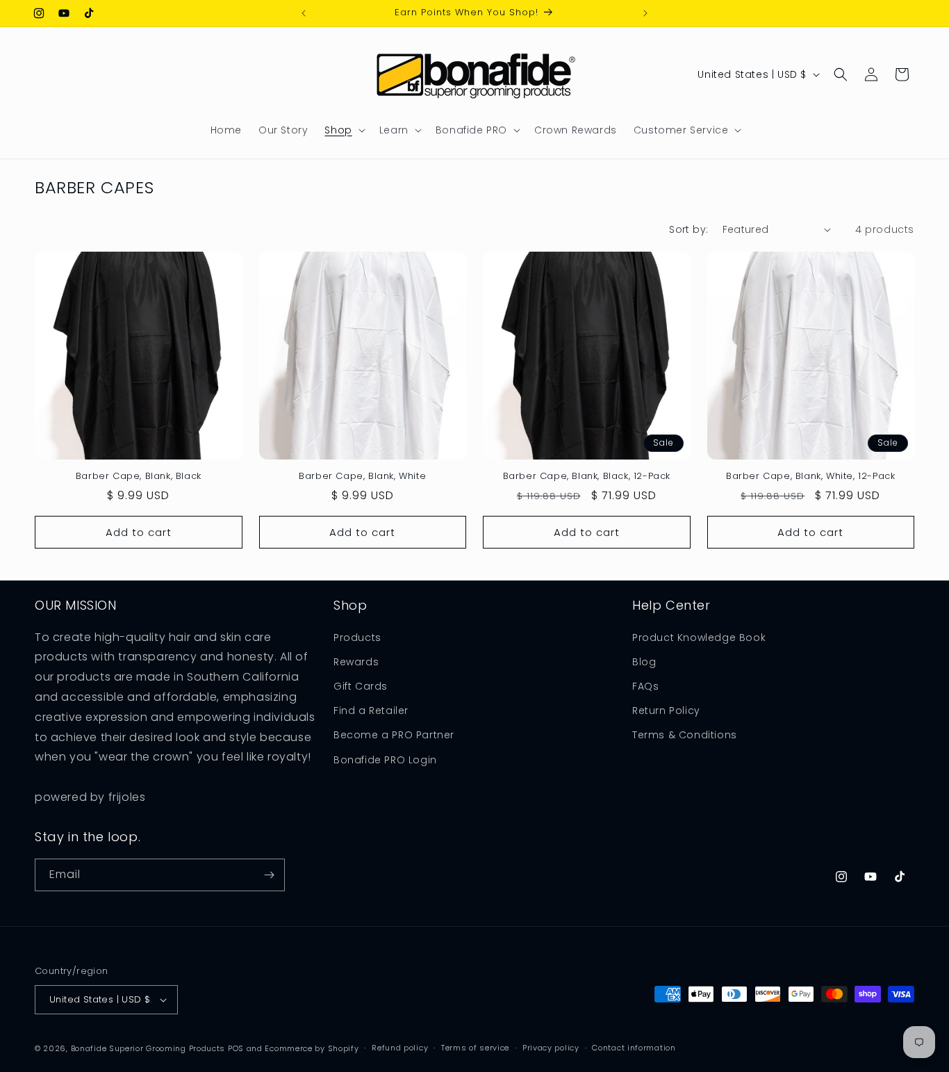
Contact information (633, 1048)
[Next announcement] (645, 13)
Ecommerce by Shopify (311, 1048)
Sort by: (688, 229)
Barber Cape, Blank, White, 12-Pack (810, 476)
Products (357, 637)
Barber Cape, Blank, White (362, 476)
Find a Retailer (371, 710)
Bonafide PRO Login (385, 760)
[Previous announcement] (303, 13)
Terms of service (475, 1048)
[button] (343, 130)
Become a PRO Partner (393, 735)
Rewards (356, 662)
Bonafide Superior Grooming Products (148, 1048)
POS (236, 1048)
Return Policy (666, 710)
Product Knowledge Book (699, 637)
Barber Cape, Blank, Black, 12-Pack (586, 476)
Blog (644, 662)
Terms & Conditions (684, 735)
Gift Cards (360, 686)
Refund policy (400, 1048)
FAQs (645, 686)
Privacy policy (550, 1048)
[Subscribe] (269, 875)
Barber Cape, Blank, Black (138, 476)
